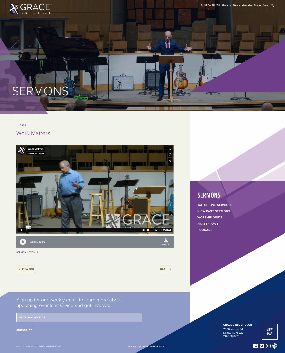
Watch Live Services (214, 205)
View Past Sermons (213, 211)
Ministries (247, 5)
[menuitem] (210, 5)
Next (163, 268)
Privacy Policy (158, 346)
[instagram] (268, 346)
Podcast (204, 230)
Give (265, 5)
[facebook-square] (255, 346)
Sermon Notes (25, 252)
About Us (226, 5)
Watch (236, 5)
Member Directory (138, 346)
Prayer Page (207, 224)
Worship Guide (209, 217)
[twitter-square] (262, 346)
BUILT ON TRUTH (210, 5)
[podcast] (274, 346)
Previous (28, 268)
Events (257, 5)
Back (23, 125)
